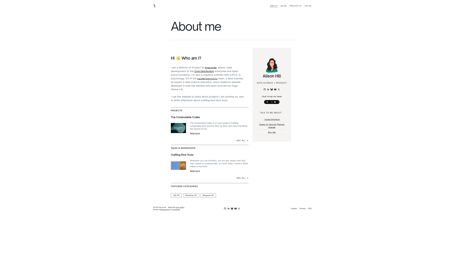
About (274, 6)
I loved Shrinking (272, 119)
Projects (296, 6)
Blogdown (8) (208, 195)
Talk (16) (176, 195)
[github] (264, 89)
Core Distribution (204, 71)
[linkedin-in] (268, 89)
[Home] (179, 6)
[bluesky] (271, 89)
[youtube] (275, 89)
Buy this (272, 132)
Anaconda (210, 67)
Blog (284, 6)
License (294, 208)
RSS (310, 208)
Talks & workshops (183, 148)
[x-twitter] (278, 89)
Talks (308, 6)
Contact (302, 208)
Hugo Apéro (180, 207)
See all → (243, 140)
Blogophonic (165, 209)
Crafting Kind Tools (182, 154)
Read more (195, 133)
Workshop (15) (191, 195)
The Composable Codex (185, 117)
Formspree (176, 209)
